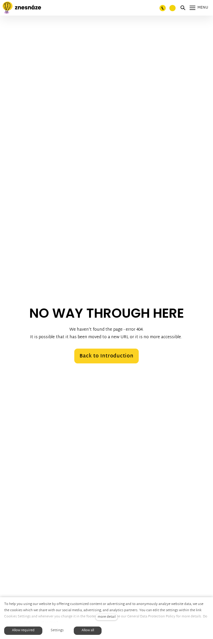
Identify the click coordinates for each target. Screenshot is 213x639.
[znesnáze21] (22, 8)
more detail (107, 617)
